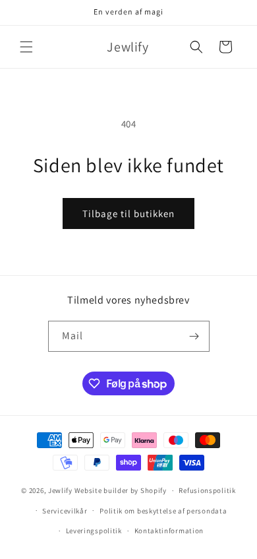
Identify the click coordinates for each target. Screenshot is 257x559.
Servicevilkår (64, 510)
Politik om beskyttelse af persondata (163, 510)
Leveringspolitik (94, 530)
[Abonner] (194, 336)
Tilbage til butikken (128, 213)
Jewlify (60, 490)
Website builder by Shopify (120, 490)
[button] (26, 46)
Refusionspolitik (207, 490)
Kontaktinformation (169, 530)
